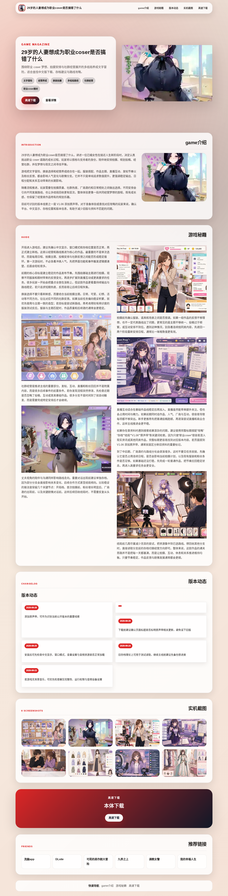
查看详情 (51, 100)
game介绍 (143, 8)
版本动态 (173, 8)
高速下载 (203, 8)
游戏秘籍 (159, 8)
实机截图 (188, 8)
